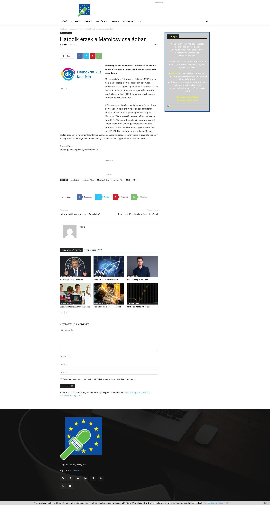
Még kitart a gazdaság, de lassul (107, 307)
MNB (128, 180)
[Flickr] (78, 478)
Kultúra (100, 21)
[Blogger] (63, 478)
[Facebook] (80, 56)
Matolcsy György (103, 180)
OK (227, 503)
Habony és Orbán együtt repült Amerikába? (80, 214)
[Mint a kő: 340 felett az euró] (142, 294)
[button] (206, 21)
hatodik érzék (75, 180)
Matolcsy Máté (118, 180)
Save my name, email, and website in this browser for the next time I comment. (99, 379)
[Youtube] (70, 486)
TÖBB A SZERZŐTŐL (93, 250)
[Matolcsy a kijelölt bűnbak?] (75, 266)
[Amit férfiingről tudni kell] (142, 266)
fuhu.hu (173, 73)
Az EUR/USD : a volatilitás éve (106, 280)
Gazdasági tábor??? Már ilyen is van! (75, 307)
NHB (134, 180)
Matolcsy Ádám (88, 180)
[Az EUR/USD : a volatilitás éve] (109, 266)
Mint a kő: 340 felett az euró (139, 307)
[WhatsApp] (99, 56)
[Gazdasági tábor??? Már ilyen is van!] (75, 294)
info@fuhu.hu (76, 470)
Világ (87, 21)
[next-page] (66, 312)
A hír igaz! (173, 36)
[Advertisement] (159, 10)
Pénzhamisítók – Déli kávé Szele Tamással (138, 214)
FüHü (64, 21)
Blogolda (128, 21)
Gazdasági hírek (76, 29)
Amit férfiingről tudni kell (137, 280)
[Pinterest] (92, 56)
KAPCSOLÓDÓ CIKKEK (71, 250)
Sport (114, 21)
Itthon (74, 21)
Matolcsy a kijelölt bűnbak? (71, 280)
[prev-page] (61, 312)
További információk (213, 503)
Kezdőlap (63, 29)
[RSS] (101, 478)
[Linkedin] (85, 478)
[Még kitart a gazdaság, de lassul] (109, 294)
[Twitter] (86, 56)
